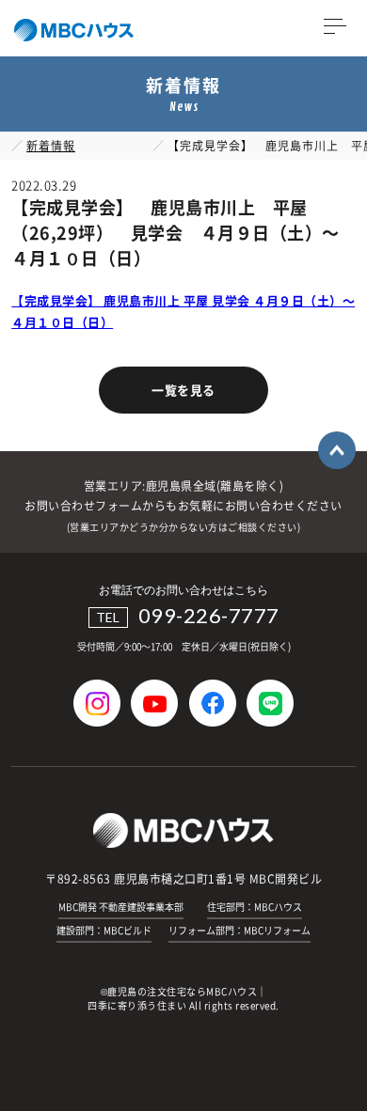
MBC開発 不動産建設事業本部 (121, 907)
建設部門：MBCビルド (104, 930)
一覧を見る (183, 390)
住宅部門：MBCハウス (254, 907)
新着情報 (50, 145)
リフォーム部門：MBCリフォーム (239, 930)
